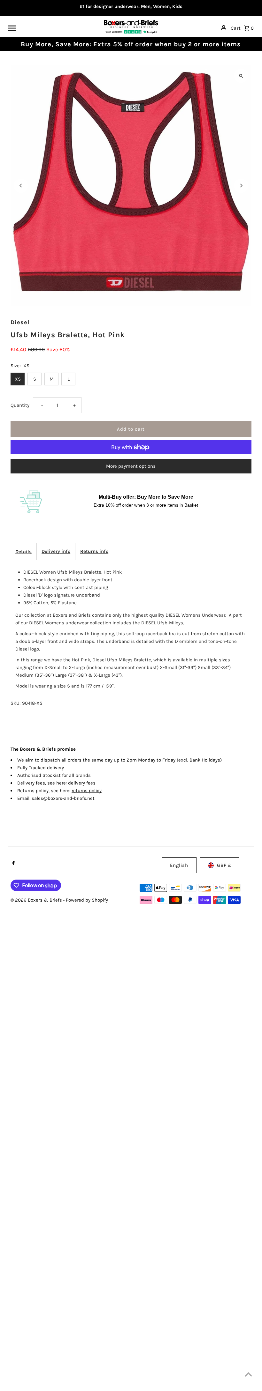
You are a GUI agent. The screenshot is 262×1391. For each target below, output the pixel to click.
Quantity (20, 405)
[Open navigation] (53, 28)
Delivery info (56, 551)
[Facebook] (13, 863)
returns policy (87, 790)
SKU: (15, 703)
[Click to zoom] (241, 76)
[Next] (241, 185)
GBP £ (224, 865)
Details (23, 551)
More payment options (131, 466)
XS (18, 379)
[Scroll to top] (248, 1374)
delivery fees (82, 783)
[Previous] (21, 185)
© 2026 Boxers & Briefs (37, 900)
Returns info (94, 551)
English (179, 865)
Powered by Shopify (87, 900)
